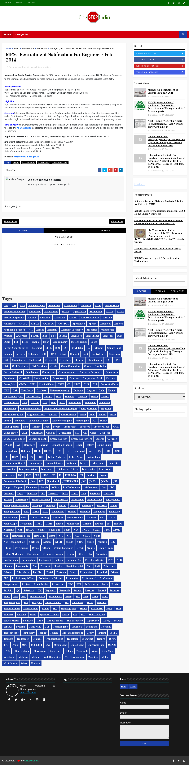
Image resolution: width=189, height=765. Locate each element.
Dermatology (33, 396)
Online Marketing (13, 554)
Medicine (85, 511)
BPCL (49, 348)
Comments (178, 291)
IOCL (29, 475)
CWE (6, 390)
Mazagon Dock (12, 511)
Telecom (106, 626)
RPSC (7, 596)
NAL (20, 529)
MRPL (38, 523)
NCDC (85, 529)
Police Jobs (109, 566)
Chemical (50, 360)
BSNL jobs (77, 348)
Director (82, 396)
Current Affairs (109, 384)
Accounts (86, 305)
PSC (70, 584)
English (53, 414)
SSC (83, 614)
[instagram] (178, 3)
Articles (118, 323)
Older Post (117, 221)
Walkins (36, 657)
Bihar (46, 341)
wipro (24, 663)
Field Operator (11, 426)
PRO (6, 578)
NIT (69, 535)
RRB (15, 596)
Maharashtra (28, 48)
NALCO (30, 529)
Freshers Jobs (101, 426)
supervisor (93, 620)
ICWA (15, 457)
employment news (30, 408)
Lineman (53, 493)
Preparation (86, 572)
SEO (55, 608)
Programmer (11, 584)
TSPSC (112, 638)
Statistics (28, 620)
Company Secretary (91, 372)
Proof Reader (41, 584)
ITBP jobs (70, 475)
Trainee (37, 638)
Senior (45, 608)
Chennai (79, 360)
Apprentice (78, 323)
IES (24, 457)
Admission (35, 311)
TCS (47, 626)
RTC (23, 596)
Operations (33, 554)
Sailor (95, 596)
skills (118, 608)
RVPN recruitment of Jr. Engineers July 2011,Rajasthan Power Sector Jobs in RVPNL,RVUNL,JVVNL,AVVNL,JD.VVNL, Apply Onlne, (159, 236)
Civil (6, 366)
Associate (92, 329)
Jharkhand (53, 481)
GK (85, 432)
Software (8, 614)
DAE (15, 390)
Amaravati (59, 317)
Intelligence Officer (67, 469)
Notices (47, 541)
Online (91, 548)
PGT (110, 560)
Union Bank (60, 644)
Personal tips (74, 560)
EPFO (83, 414)
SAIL (85, 596)
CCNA (52, 354)
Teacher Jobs (60, 626)
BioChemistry (60, 341)
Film (25, 426)
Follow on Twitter (146, 53)
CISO (117, 360)
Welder (106, 657)
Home (8, 2)
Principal (102, 572)
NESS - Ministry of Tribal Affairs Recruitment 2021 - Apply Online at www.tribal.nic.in (166, 123)
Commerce (48, 372)
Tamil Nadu (35, 626)
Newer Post (10, 221)
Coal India (100, 366)
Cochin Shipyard (13, 372)
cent (85, 354)
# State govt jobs (59, 162)
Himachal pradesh (62, 444)
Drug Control (11, 402)
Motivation (26, 523)
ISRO (45, 475)
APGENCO (48, 323)
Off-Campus (21, 548)
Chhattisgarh (95, 360)
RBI (40, 590)
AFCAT (65, 311)
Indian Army (76, 457)
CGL (6, 360)
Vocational (9, 657)
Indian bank (93, 457)
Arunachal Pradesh (14, 329)
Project (26, 584)
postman (61, 572)
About (19, 2)
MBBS (35, 511)
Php (34, 566)
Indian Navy (35, 463)
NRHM (69, 541)
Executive (19, 420)
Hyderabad (79, 451)
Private (114, 572)
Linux (74, 493)
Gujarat (100, 438)
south (33, 614)
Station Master (11, 620)
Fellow (103, 420)
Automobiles (107, 329)
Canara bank (114, 348)
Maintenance (94, 499)
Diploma (69, 396)
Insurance (47, 469)
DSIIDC (35, 402)
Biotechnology (79, 341)
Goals (93, 432)
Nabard (118, 523)
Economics (75, 402)
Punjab (115, 584)
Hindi (79, 444)
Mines (33, 517)
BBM (119, 335)
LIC (43, 493)
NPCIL (58, 541)
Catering (33, 354)
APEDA (35, 323)
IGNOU (40, 457)
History (89, 444)
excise (7, 420)
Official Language (63, 548)
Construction (41, 378)
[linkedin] (30, 700)
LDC (112, 487)
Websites (93, 657)
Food (46, 426)
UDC (24, 644)
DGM (58, 396)
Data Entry (27, 390)
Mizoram (91, 517)
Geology (50, 432)
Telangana (91, 626)
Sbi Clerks (77, 602)
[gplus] (23, 700)
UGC (47, 644)
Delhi (102, 390)
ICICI (108, 451)
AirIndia (31, 317)
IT (60, 475)
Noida (97, 535)
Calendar (98, 348)
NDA (107, 529)
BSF (66, 348)
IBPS (98, 451)
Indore (84, 463)
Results (78, 590)
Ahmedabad (95, 311)
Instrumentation (28, 469)
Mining (45, 517)
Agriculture (79, 311)
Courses (110, 378)
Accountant (70, 305)
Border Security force (16, 348)
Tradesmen (23, 638)
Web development (75, 657)
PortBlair (38, 572)
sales (105, 596)
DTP (45, 402)
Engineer (106, 408)
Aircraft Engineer (14, 317)
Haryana (43, 444)
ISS (53, 475)
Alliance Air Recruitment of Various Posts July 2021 (163, 91)
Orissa (70, 554)
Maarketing (22, 499)
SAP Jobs (37, 602)
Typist (15, 644)
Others (81, 554)
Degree (91, 390)
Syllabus (8, 626)
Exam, (11, 67)
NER (6, 535)
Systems (20, 626)
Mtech (59, 523)
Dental (111, 390)
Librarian (32, 493)
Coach (87, 366)
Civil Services (39, 366)
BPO (57, 348)
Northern (34, 541)
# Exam (16, 162)
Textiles (54, 632)
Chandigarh (18, 360)
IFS (31, 457)
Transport (87, 638)
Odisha (7, 548)
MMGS (112, 517)
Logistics (95, 493)
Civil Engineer (20, 366)
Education (90, 402)
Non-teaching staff (14, 541)
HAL (17, 444)
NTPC (80, 541)
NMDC (86, 535)
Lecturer (9, 493)
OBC (113, 541)
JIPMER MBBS (70, 481)
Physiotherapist (74, 566)
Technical (76, 626)
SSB (75, 614)
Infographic (98, 463)
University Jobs (96, 644)
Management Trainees (16, 505)
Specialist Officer (49, 614)
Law (104, 487)
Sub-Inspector (75, 620)
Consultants (59, 378)
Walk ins (23, 657)
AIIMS (120, 311)
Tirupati (101, 632)
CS (68, 384)
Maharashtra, (20, 67)
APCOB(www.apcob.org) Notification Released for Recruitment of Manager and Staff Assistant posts (166, 107)
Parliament (45, 560)
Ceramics (114, 354)
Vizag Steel (107, 651)
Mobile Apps (10, 523)
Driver (105, 396)
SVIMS (117, 620)
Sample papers (12, 602)
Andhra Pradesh (90, 317)
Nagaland (9, 529)
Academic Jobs (36, 305)
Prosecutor (58, 584)
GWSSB (8, 444)
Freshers (85, 426)
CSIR (86, 384)
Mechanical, (32, 67)
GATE (24, 432)
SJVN (109, 608)
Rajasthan (28, 590)
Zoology (35, 663)
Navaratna (54, 529)
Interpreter (105, 469)
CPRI (32, 384)
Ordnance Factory (53, 554)
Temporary (28, 632)
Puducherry (91, 584)
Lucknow (109, 493)
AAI (14, 305)
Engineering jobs (13, 414)
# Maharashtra (28, 162)
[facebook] (168, 3)
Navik (67, 529)
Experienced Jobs (62, 420)
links (65, 493)
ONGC (80, 548)
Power (73, 572)
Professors (106, 578)
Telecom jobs (11, 632)
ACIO (98, 305)
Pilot (89, 566)
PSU (78, 584)
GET (77, 432)
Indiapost (71, 463)
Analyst (73, 317)
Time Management (72, 632)
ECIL (62, 402)
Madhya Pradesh (41, 499)
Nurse (90, 541)
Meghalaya (99, 511)
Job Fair (105, 481)
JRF (115, 481)
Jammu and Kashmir (15, 481)
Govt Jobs (105, 432)
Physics (58, 566)
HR (67, 451)
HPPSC (48, 451)
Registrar (50, 590)
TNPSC (113, 632)
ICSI (6, 457)
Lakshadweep (91, 487)
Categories (21, 34)
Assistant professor (72, 329)
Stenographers (55, 620)
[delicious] (184, 3)
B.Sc (53, 335)
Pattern (59, 560)
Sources (21, 614)
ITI (81, 475)
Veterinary (56, 651)
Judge (7, 487)
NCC (76, 529)
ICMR (117, 451)
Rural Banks (55, 596)
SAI (78, 596)
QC (18, 590)
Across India (112, 305)
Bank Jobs (108, 335)
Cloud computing (70, 366)
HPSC (59, 451)
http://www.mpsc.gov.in (26, 156)
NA (108, 523)
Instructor (9, 469)
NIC (61, 535)
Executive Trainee (39, 420)
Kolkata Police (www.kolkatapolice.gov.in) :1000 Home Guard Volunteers (159, 212)
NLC (77, 535)
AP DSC (23, 323)
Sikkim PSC (97, 608)
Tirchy (90, 632)
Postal (49, 572)
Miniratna (58, 517)
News (52, 535)
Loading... (139, 184)
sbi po (90, 602)
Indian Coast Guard (14, 463)
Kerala (44, 487)
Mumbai (87, 523)
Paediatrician (11, 560)
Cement (74, 354)
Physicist (45, 566)
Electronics (10, 408)
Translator (72, 638)
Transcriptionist (54, 638)
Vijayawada (82, 651)
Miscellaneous (75, 517)
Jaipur (103, 475)
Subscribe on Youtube (148, 66)
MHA (24, 517)
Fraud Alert (70, 426)
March (62, 505)
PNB (97, 566)
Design (48, 396)
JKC (84, 481)
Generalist (37, 432)
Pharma (8, 566)
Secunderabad (12, 608)
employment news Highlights (60, 408)
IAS (90, 451)
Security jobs (30, 608)
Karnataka (31, 487)
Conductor (10, 378)
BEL (16, 341)
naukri (41, 529)
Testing (42, 632)
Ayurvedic (21, 335)
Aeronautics (51, 311)
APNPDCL (63, 323)
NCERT (97, 529)
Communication (67, 372)
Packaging (101, 554)
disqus (64, 230)
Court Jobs (10, 384)
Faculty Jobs (82, 420)
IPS (37, 475)
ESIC (92, 414)
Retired (102, 590)
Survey (106, 620)
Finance (36, 426)
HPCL (37, 451)
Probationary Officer (23, 578)
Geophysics (65, 432)
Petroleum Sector (95, 560)
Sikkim (83, 608)
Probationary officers (50, 578)
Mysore (99, 523)
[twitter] (173, 3)
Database (42, 390)
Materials (102, 505)
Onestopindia (32, 760)
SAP (26, 602)
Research (64, 590)
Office (35, 548)
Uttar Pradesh (21, 651)
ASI (31, 329)
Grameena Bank (37, 438)
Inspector (114, 463)
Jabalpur (91, 475)
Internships (88, 469)
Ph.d (119, 560)
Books (94, 341)
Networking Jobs (21, 535)
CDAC (63, 354)
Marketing (87, 505)
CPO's (22, 384)
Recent (141, 291)
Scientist (101, 602)
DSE (24, 402)
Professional (89, 578)
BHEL (25, 341)
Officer (46, 548)
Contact (31, 2)
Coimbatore (32, 372)
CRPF (61, 384)
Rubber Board (37, 596)
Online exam (105, 548)
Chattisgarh (35, 360)
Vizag (95, 651)
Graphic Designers (81, 438)
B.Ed (44, 335)
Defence (78, 390)
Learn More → (28, 692)
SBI (67, 602)
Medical (72, 511)
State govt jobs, (44, 67)
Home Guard (104, 444)
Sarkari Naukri (53, 602)
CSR (95, 384)
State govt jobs (56, 48)
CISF (108, 360)
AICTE (109, 311)
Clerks (53, 366)
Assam (40, 329)
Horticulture (10, 451)
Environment (68, 414)
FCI (94, 420)
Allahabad (45, 317)
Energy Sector (89, 408)
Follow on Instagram (147, 72)
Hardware (29, 444)
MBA (26, 511)
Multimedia (73, 523)
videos (69, 651)
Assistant (52, 329)
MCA (45, 511)
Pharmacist (22, 566)
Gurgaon (112, 438)
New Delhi (39, 535)
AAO (22, 305)
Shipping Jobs (68, 608)
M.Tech (8, 499)
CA (88, 348)
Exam (16, 48)
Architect (105, 323)
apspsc (93, 323)
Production (72, 578)
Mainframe (77, 499)
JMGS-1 (93, 481)
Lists (83, 493)
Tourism (8, 638)
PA (90, 554)
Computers (111, 372)
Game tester (11, 432)
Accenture (54, 305)
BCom (7, 341)
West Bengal (10, 663)
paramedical (28, 560)
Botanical (37, 348)
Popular (159, 291)
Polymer (8, 572)
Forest (56, 426)
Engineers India (36, 414)
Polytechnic (23, 572)
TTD (6, 644)
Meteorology (10, 517)
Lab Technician (71, 487)
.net (6, 305)
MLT (102, 517)
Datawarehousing (60, 390)
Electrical (104, 402)
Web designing (52, 657)
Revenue (114, 590)
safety (68, 596)
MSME (48, 523)
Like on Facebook (145, 60)
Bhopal (35, 341)
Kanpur (18, 487)
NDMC (116, 529)
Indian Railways (54, 463)
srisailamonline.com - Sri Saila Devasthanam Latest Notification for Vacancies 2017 (158, 222)
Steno (39, 620)
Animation (9, 323)
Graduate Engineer (14, 438)
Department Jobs (13, 396)
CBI (44, 354)
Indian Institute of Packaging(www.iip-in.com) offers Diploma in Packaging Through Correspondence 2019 (166, 141)
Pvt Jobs (8, 590)
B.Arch (35, 335)
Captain (8, 354)
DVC (53, 402)
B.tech (63, 335)
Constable (24, 378)
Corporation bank (92, 378)
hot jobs (25, 451)
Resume (89, 590)
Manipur (50, 505)
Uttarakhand (39, 651)
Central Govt (99, 354)
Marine (74, 505)
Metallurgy (114, 511)
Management (113, 499)
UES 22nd (36, 644)
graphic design (58, 438)
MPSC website (24, 127)
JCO (41, 481)
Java (33, 481)
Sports (65, 614)
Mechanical (42, 48)
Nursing (102, 541)
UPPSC (112, 644)
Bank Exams (92, 335)
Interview (9, 475)
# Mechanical (43, 162)
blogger (23, 230)
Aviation (8, 335)
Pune (105, 584)
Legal (20, 493)
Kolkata (55, 487)
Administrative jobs (14, 311)
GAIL (116, 426)
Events (102, 414)
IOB (20, 475)
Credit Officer (46, 384)
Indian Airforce (56, 457)
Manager (37, 505)
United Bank (77, 644)
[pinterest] (44, 700)
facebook (105, 230)
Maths (113, 505)
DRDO (94, 396)
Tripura (101, 638)
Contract (74, 378)
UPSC (7, 651)
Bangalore (76, 335)
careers (20, 354)
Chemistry (65, 360)
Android (107, 317)
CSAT (77, 384)
